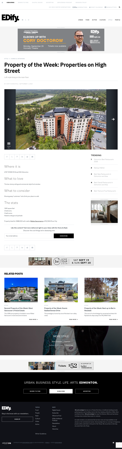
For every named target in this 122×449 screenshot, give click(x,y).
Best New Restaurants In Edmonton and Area (102, 175)
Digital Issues (37, 2)
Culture (103, 20)
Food (87, 20)
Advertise (50, 2)
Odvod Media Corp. (27, 442)
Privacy (47, 442)
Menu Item (38, 431)
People (117, 20)
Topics (37, 407)
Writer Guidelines (40, 434)
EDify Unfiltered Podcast (57, 420)
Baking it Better (99, 168)
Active (94, 20)
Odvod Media (58, 442)
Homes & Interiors (18, 58)
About (54, 426)
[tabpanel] (61, 119)
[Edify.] (10, 18)
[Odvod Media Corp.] (6, 443)
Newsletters (56, 423)
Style (110, 20)
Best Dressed (57, 341)
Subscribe (10, 2)
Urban (80, 20)
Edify (54, 407)
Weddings (69, 345)
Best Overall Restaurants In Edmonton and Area (103, 183)
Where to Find (23, 2)
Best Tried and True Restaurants (105, 191)
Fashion (67, 341)
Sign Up (17, 419)
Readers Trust (81, 2)
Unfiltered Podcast (64, 2)
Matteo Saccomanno (36, 221)
